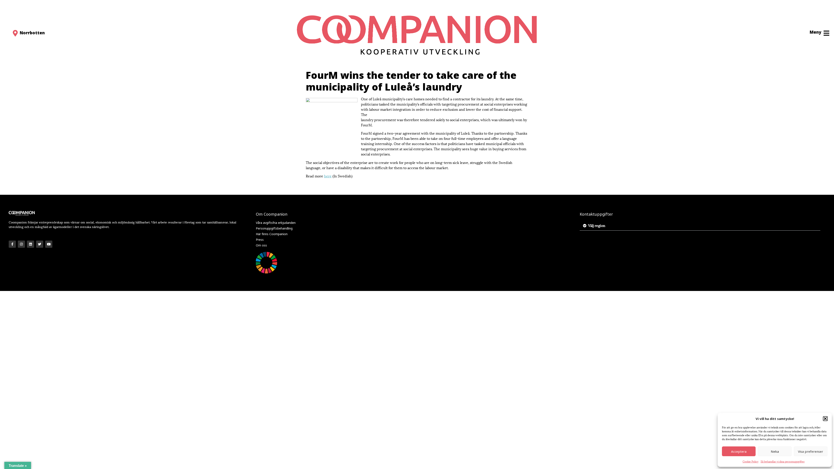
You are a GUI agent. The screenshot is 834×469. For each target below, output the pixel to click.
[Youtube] (48, 244)
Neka (775, 451)
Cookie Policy (750, 461)
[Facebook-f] (12, 244)
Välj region (596, 225)
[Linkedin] (30, 244)
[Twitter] (39, 244)
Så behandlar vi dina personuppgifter (783, 461)
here (328, 175)
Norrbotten (32, 33)
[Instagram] (21, 244)
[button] (825, 418)
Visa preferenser (810, 451)
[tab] (700, 225)
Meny (815, 32)
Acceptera (738, 451)
